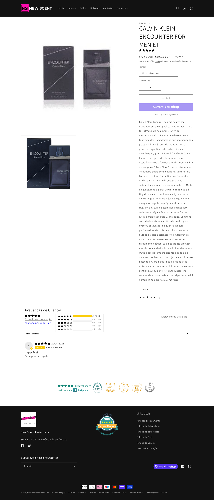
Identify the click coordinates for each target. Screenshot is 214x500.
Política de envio (137, 493)
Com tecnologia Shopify (55, 493)
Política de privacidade (99, 493)
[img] (43, 343)
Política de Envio (145, 437)
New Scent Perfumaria (36, 493)
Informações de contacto (157, 493)
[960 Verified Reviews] (107, 437)
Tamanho (143, 66)
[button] (177, 8)
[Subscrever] (73, 466)
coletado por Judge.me (38, 323)
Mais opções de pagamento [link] (166, 114)
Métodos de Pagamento (149, 420)
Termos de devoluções (148, 431)
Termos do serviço (119, 493)
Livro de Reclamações (148, 448)
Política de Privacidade (148, 426)
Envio (157, 61)
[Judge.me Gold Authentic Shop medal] (110, 388)
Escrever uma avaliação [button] (174, 316)
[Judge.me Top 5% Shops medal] (150, 388)
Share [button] (146, 289)
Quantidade (144, 80)
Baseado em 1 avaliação (38, 319)
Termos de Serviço (146, 442)
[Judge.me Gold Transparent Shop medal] (124, 388)
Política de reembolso (77, 493)
